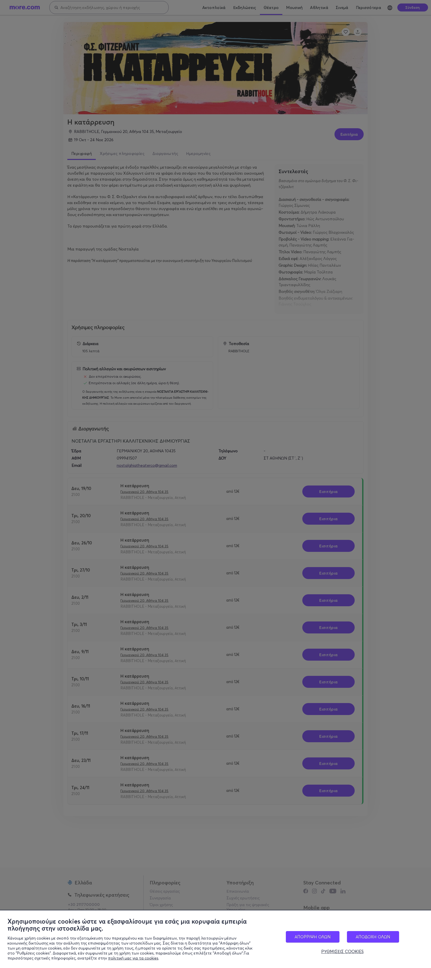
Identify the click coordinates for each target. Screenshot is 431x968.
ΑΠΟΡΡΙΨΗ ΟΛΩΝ (313, 936)
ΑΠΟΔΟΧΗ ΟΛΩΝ (373, 936)
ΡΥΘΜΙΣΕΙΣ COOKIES (342, 951)
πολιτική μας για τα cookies (133, 958)
